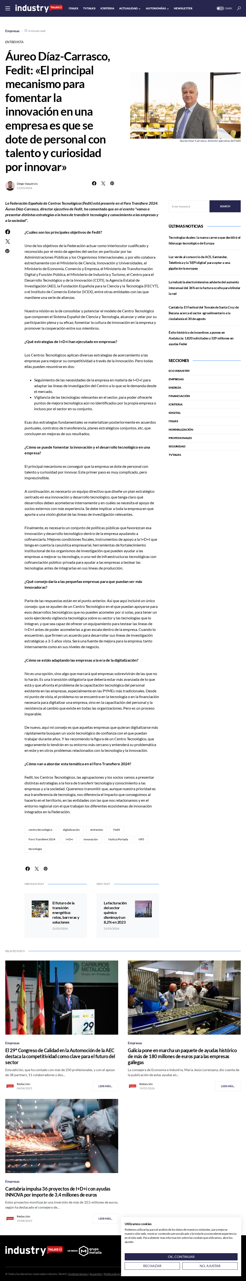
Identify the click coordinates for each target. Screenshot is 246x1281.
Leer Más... (105, 1086)
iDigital (175, 413)
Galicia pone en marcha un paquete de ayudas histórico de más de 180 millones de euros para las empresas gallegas (182, 1056)
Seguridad (177, 446)
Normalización (181, 429)
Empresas (12, 31)
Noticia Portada (118, 839)
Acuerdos (96, 1274)
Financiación (179, 396)
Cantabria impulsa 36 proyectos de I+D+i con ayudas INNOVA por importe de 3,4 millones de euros (57, 1192)
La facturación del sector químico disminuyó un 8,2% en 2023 (115, 912)
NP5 (141, 839)
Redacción (23, 1084)
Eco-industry (179, 371)
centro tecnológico (40, 829)
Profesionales (180, 438)
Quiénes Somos (78, 1274)
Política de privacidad (117, 1274)
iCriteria (176, 404)
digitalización (71, 829)
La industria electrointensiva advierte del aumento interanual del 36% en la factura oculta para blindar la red (204, 288)
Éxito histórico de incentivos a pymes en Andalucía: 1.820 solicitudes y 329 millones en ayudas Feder (201, 338)
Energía (175, 387)
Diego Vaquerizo (27, 183)
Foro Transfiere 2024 (42, 839)
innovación (91, 839)
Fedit (116, 829)
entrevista (96, 829)
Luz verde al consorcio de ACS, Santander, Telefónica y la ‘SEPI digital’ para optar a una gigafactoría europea (199, 262)
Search (225, 206)
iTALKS (173, 421)
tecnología (35, 849)
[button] (7, 8)
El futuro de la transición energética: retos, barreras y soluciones (65, 912)
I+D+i (69, 839)
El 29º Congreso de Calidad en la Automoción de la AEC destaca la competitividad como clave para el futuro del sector (60, 1056)
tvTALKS (175, 455)
